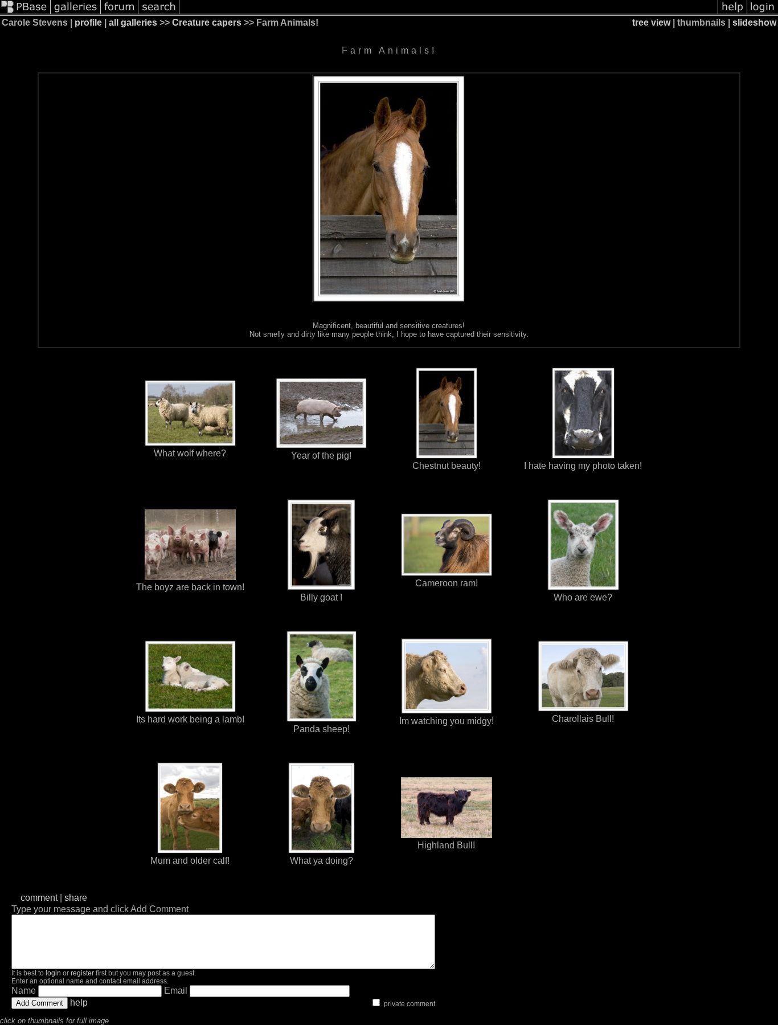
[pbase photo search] (158, 13)
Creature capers (206, 22)
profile (88, 22)
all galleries (133, 22)
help (79, 1002)
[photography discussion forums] (119, 13)
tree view (651, 22)
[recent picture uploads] (76, 13)
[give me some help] (732, 13)
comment (39, 898)
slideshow (754, 22)
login (53, 973)
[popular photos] (448, 13)
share (75, 898)
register (82, 973)
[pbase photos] (25, 13)
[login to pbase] (762, 13)
